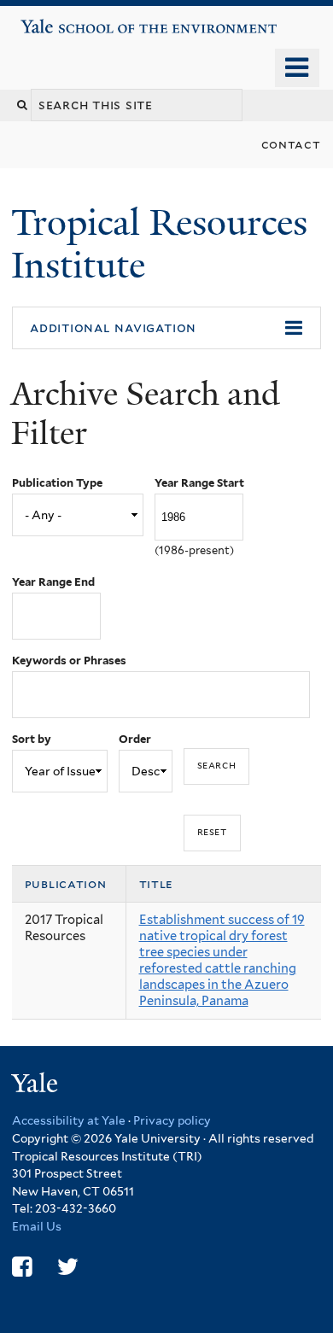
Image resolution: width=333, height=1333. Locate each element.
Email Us (36, 1226)
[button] (166, 327)
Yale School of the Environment (69, 20)
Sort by (31, 739)
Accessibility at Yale (69, 1120)
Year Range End (53, 582)
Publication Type (57, 482)
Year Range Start (199, 482)
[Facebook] (22, 1266)
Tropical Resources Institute (159, 244)
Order (135, 739)
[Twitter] (68, 1266)
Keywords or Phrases (69, 660)
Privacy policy (172, 1120)
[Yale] (36, 1086)
